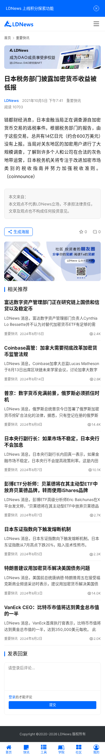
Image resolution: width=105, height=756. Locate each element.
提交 (52, 705)
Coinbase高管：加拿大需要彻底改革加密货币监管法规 (50, 351)
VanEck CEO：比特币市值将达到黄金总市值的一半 (51, 611)
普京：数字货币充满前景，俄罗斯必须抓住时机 (51, 396)
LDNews (11, 100)
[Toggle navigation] (96, 24)
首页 (7, 38)
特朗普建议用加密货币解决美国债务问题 (47, 568)
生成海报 (20, 231)
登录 (12, 697)
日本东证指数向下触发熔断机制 (37, 529)
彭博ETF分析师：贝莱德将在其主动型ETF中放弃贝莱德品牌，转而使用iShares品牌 (51, 487)
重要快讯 (73, 100)
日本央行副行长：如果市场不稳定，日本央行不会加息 (51, 442)
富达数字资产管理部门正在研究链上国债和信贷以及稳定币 (51, 305)
